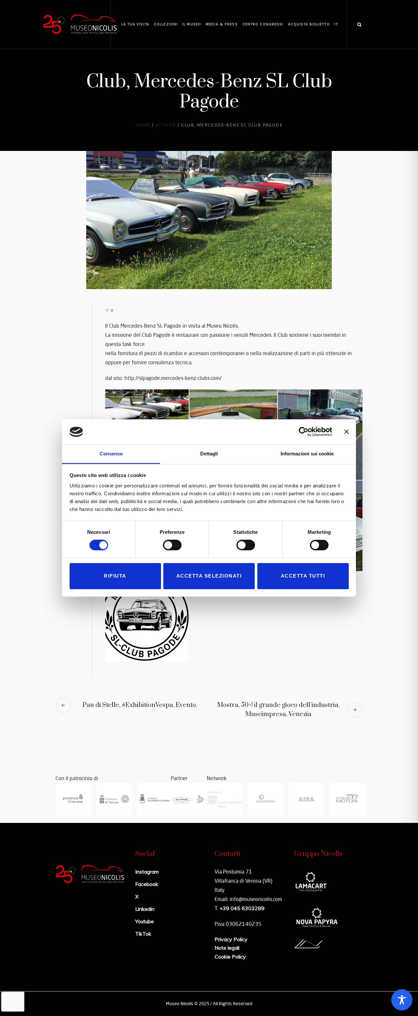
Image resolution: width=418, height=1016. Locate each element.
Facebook (146, 884)
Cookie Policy (230, 956)
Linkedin (144, 909)
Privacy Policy (231, 939)
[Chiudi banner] (346, 432)
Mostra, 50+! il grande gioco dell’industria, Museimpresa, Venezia (278, 709)
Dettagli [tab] (209, 453)
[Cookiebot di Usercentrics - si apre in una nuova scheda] (303, 432)
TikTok (143, 933)
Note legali (227, 947)
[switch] (172, 545)
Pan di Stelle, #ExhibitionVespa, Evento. (140, 705)
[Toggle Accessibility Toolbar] (402, 1000)
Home (143, 125)
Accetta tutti (303, 576)
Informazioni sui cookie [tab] (307, 453)
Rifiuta (115, 576)
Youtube (144, 921)
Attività (165, 125)
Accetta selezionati (209, 576)
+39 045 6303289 (242, 908)
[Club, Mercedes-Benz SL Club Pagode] (209, 219)
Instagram (147, 871)
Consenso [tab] (111, 453)
